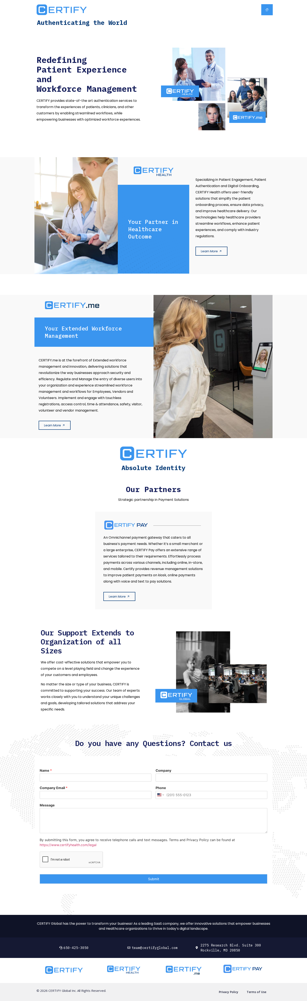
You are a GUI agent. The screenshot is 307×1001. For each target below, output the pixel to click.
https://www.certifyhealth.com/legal (68, 845)
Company (163, 770)
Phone (161, 788)
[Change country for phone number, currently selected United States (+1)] (160, 795)
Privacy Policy (228, 992)
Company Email (53, 788)
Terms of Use (256, 992)
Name (46, 770)
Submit (153, 879)
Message (47, 805)
